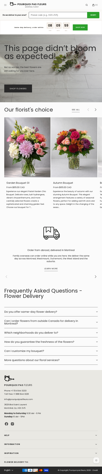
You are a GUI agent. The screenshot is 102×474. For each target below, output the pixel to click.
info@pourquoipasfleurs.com (18, 399)
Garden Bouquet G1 (17, 182)
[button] (87, 5)
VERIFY (93, 15)
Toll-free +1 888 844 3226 (16, 394)
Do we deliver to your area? (15, 15)
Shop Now (80, 27)
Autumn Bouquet (63, 182)
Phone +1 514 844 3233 (15, 390)
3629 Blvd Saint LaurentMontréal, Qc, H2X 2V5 (15, 406)
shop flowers (18, 88)
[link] (27, 147)
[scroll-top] (96, 468)
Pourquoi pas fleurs (77, 470)
